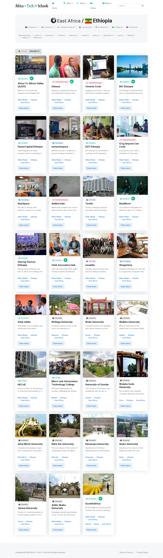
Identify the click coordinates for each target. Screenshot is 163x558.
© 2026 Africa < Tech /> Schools (37, 552)
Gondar (88, 398)
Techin (89, 203)
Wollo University (94, 322)
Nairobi (88, 524)
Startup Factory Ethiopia (27, 263)
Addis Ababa (23, 100)
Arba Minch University (30, 444)
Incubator (24, 79)
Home (54, 8)
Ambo (121, 457)
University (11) (33, 27)
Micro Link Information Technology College (65, 383)
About (107, 3)
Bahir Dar (55, 457)
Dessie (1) (61, 35)
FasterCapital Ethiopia (30, 146)
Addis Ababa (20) (24, 35)
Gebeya (56, 87)
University (58, 318)
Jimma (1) (37, 35)
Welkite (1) (26, 38)
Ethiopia (24, 51)
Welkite (122, 335)
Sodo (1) (120, 35)
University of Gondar (97, 384)
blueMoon (125, 203)
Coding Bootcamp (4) (67, 27)
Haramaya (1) (50, 35)
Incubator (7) (48, 27)
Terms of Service (126, 552)
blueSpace (24, 203)
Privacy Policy (142, 552)
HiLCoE (22, 384)
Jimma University (27, 508)
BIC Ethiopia (126, 87)
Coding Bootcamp (61, 82)
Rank (82, 3)
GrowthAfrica (92, 503)
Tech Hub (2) (133, 27)
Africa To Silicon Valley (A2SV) (31, 85)
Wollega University (62, 322)
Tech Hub (92, 200)
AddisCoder (58, 203)
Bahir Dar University (63, 444)
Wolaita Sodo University (126, 385)
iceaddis (90, 265)
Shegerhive (125, 265)
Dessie (88, 335)
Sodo (121, 400)
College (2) (118, 27)
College (23, 381)
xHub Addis (24, 322)
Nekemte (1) (38, 38)
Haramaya (89, 457)
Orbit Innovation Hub (63, 265)
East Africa (25, 102)
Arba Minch (22, 457)
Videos (93, 8)
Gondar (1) (85, 35)
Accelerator (25, 318)
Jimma (20, 521)
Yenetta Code (93, 87)
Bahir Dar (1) (73, 35)
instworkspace (60, 146)
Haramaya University (97, 444)
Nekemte (55, 335)
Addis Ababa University (59, 506)
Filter (68, 3)
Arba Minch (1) (108, 35)
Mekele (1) (131, 35)
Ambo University (128, 444)
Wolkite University (129, 322)
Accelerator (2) (103, 27)
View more (24, 108)
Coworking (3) (87, 27)
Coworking (59, 143)
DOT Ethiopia (92, 146)
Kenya (96, 524)
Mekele (54, 398)
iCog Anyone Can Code (129, 145)
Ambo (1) (96, 35)
